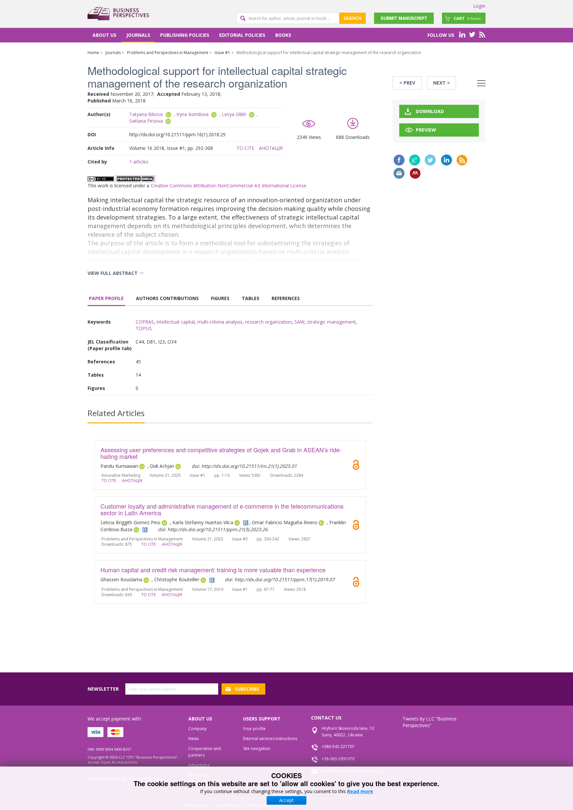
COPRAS (145, 322)
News (193, 738)
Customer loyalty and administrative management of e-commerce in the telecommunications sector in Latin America (222, 509)
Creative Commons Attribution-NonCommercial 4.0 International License (228, 185)
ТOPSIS (144, 328)
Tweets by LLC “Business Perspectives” (430, 722)
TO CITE (245, 148)
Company (197, 728)
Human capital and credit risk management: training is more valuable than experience (213, 569)
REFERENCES (286, 298)
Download (430, 111)
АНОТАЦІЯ (271, 148)
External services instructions (270, 738)
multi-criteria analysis (219, 322)
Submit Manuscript (404, 18)
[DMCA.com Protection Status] (135, 178)
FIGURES (220, 298)
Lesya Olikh (234, 114)
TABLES (250, 298)
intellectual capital (176, 322)
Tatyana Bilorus (146, 114)
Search (352, 18)
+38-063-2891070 (338, 759)
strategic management (331, 322)
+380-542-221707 (338, 746)
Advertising (199, 765)
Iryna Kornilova (192, 114)
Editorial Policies (242, 35)
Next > (441, 83)
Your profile (254, 728)
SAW (299, 322)
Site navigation (256, 748)
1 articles (139, 161)
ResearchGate (414, 160)
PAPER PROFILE (106, 298)
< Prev (407, 83)
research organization (268, 322)
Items (467, 18)
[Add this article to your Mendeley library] (415, 173)
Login (479, 5)
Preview (426, 130)
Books (283, 35)
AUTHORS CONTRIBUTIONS (167, 298)
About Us (104, 35)
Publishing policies (184, 35)
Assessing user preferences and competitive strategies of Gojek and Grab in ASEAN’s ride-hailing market (221, 453)
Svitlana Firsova (146, 121)
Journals (138, 35)
